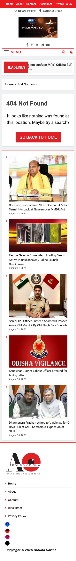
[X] (7, 543)
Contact (31, 3)
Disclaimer (45, 3)
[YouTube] (7, 530)
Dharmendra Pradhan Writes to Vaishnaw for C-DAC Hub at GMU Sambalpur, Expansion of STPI (39, 427)
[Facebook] (7, 524)
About (20, 3)
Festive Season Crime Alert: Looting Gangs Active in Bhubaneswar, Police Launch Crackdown (37, 260)
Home (9, 3)
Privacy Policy (63, 3)
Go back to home (38, 137)
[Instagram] (7, 536)
